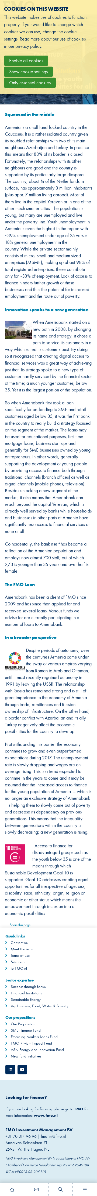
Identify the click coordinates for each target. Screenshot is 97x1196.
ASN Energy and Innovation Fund (37, 1049)
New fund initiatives (26, 1056)
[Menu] (85, 1189)
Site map (18, 961)
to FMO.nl (19, 968)
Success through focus (28, 986)
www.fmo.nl (46, 1115)
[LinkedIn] (10, 1069)
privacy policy (28, 46)
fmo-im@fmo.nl (54, 1136)
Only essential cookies (30, 83)
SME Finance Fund (26, 1030)
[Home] (12, 1189)
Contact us (19, 942)
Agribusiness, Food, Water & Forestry (39, 1006)
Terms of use (20, 955)
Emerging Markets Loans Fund (34, 1036)
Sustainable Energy (26, 999)
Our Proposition (23, 1023)
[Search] (60, 1189)
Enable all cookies (26, 61)
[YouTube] (22, 1069)
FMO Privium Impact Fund (31, 1043)
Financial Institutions (26, 993)
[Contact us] (36, 1189)
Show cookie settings (28, 72)
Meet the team (22, 949)
